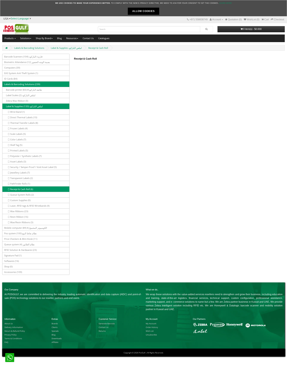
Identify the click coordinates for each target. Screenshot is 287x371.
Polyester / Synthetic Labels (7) (26, 156)
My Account (151, 323)
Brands (55, 323)
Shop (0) (8, 266)
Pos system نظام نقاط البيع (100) (20, 233)
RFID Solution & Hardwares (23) (20, 249)
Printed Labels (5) (19, 150)
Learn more (225, 3)
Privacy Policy (10, 334)
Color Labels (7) (18, 139)
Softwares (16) (11, 260)
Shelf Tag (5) (16, 144)
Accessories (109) (13, 272)
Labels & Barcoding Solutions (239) (22, 84)
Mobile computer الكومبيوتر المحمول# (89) (25, 227)
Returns (102, 331)
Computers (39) (12, 67)
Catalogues (103, 38)
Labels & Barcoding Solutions (29, 47)
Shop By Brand (43, 38)
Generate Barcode (107, 323)
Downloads (57, 338)
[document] (143, 8)
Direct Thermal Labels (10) (23, 117)
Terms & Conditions (13, 338)
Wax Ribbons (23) (19, 211)
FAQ (6, 342)
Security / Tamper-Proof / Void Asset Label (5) (33, 167)
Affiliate (55, 342)
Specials (55, 331)
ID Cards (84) (10, 78)
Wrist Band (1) (17, 111)
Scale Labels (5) (18, 133)
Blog (59, 38)
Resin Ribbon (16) (19, 216)
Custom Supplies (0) (20, 200)
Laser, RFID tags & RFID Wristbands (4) (29, 205)
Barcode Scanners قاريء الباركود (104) (23, 56)
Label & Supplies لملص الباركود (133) (23, 106)
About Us (8, 323)
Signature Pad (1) (13, 255)
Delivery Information (13, 327)
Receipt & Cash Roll (98, 47)
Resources (71, 38)
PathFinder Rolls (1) (20, 183)
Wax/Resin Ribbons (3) (21, 222)
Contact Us (88, 38)
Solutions (25, 38)
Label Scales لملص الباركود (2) (19, 95)
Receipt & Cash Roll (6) (21, 189)
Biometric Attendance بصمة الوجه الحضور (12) (27, 62)
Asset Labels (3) (18, 161)
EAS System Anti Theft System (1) (21, 73)
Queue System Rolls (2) (22, 194)
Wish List (150, 331)
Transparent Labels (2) (21, 178)
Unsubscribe (151, 334)
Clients (55, 327)
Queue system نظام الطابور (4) (19, 244)
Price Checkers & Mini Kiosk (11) (20, 238)
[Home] (47, 28)
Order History (152, 327)
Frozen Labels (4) (19, 128)
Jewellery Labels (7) (20, 172)
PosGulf (142, 352)
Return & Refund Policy (14, 331)
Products (9, 38)
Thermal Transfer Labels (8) (24, 122)
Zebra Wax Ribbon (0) (16, 100)
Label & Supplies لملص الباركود (66, 47)
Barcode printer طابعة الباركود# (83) (23, 89)
